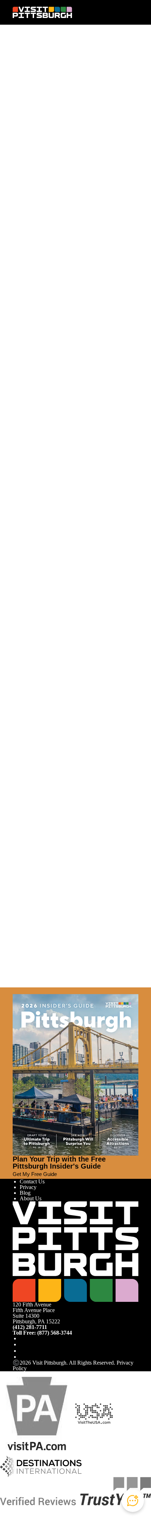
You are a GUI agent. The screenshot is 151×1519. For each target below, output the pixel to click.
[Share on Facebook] (22, 68)
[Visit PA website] (37, 1413)
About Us (30, 1198)
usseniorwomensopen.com (70, 677)
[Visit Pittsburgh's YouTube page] (22, 1351)
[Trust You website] (75, 1491)
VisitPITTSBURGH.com (40, 719)
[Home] (42, 12)
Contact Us (32, 1181)
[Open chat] (133, 1500)
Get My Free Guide (35, 1174)
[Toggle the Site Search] (121, 12)
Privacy (28, 1187)
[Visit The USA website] (94, 1413)
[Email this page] (22, 80)
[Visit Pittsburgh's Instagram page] (22, 1344)
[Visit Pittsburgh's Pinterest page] (22, 1357)
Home (32, 56)
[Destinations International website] (41, 1466)
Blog (25, 1193)
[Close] (15, 990)
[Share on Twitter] (22, 74)
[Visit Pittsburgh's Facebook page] (22, 1338)
